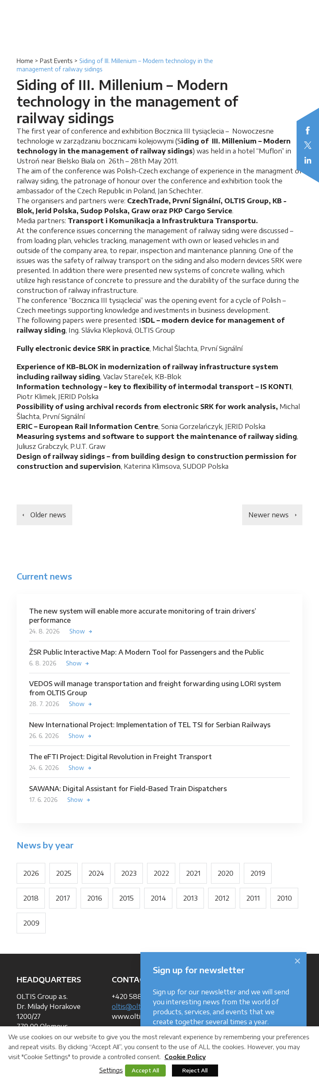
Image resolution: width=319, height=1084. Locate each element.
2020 (225, 873)
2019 (257, 873)
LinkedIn (308, 160)
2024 (96, 873)
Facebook (308, 130)
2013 (190, 898)
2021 (193, 873)
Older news (48, 515)
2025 (63, 873)
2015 (126, 898)
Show (77, 631)
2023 (129, 873)
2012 (222, 898)
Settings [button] (111, 1070)
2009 (31, 923)
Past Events (56, 60)
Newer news (268, 515)
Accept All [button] (145, 1070)
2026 (31, 873)
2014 (158, 898)
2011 (253, 898)
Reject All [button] (195, 1070)
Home (25, 60)
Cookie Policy (185, 1056)
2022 (161, 873)
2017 (63, 898)
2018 (31, 898)
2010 (284, 898)
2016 (94, 898)
